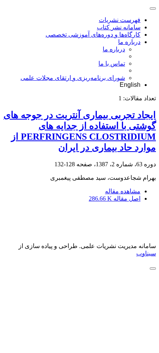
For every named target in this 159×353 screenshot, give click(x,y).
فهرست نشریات (119, 20)
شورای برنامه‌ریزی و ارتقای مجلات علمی (72, 77)
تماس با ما (111, 63)
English (130, 84)
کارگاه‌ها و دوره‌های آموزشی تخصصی (93, 34)
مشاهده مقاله (122, 191)
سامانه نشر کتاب (118, 27)
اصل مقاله (114, 198)
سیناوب (146, 253)
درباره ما (129, 42)
